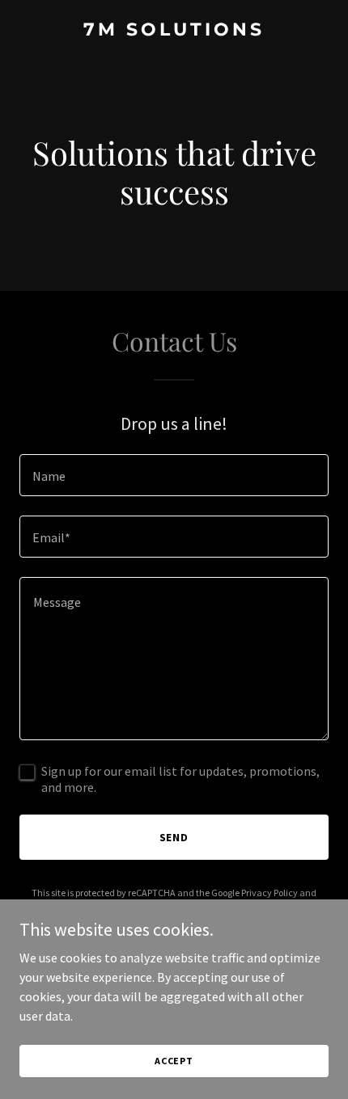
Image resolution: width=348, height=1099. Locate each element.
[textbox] (174, 475)
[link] (174, 31)
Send (174, 837)
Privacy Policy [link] (269, 892)
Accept (174, 1061)
